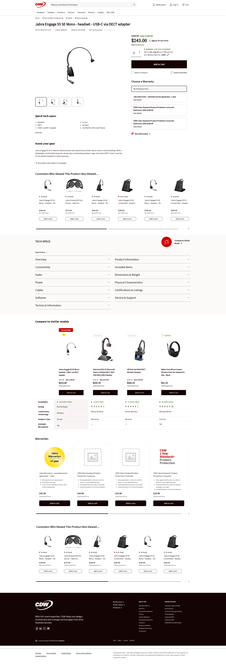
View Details (137, 100)
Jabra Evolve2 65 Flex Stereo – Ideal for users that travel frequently (72, 557)
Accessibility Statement (146, 611)
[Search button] (134, 5)
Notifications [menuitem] (161, 5)
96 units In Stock (167, 402)
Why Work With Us (144, 606)
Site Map (38, 653)
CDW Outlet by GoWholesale (173, 623)
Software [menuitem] (51, 12)
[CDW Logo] (40, 5)
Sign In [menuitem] (175, 5)
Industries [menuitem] (81, 12)
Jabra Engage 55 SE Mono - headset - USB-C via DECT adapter (48, 557)
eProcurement (169, 608)
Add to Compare (141, 72)
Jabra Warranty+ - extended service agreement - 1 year (53, 474)
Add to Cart (71, 392)
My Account (117, 602)
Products (117, 607)
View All (38, 132)
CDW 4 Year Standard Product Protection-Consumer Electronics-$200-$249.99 (88, 474)
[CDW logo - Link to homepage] (40, 5)
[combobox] (89, 5)
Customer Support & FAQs (172, 606)
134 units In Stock (65, 402)
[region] (113, 204)
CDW (114, 640)
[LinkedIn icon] (40, 629)
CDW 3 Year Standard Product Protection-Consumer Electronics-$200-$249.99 (126, 474)
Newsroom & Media (144, 625)
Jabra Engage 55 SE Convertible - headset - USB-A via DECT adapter (172, 557)
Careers (141, 614)
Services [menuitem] (71, 12)
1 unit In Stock (98, 402)
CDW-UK (132, 640)
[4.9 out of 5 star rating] (165, 407)
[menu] (159, 5)
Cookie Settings (40, 656)
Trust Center (142, 631)
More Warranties (141, 134)
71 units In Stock (133, 402)
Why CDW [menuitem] (110, 12)
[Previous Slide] (185, 513)
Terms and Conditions (83, 653)
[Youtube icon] (48, 629)
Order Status (118, 605)
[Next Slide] (188, 513)
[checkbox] (132, 72)
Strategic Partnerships (145, 628)
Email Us (61, 641)
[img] (71, 349)
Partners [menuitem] (91, 12)
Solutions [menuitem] (61, 12)
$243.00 (139, 40)
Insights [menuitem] (101, 12)
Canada (125, 640)
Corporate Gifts (169, 617)
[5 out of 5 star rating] (97, 407)
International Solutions (146, 620)
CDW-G (119, 640)
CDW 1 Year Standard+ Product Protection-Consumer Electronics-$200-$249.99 (165, 474)
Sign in (154, 40)
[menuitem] (154, 5)
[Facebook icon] (36, 629)
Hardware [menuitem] (41, 12)
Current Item (66, 330)
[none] (40, 12)
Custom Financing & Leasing (173, 611)
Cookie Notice (66, 653)
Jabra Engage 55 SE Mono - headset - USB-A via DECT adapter (148, 557)
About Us (141, 608)
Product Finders (169, 620)
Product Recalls (169, 614)
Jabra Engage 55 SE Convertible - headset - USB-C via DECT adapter (122, 557)
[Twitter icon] (44, 629)
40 (172, 406)
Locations (142, 623)
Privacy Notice (51, 653)
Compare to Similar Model (182, 242)
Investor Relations (144, 617)
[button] (185, 5)
